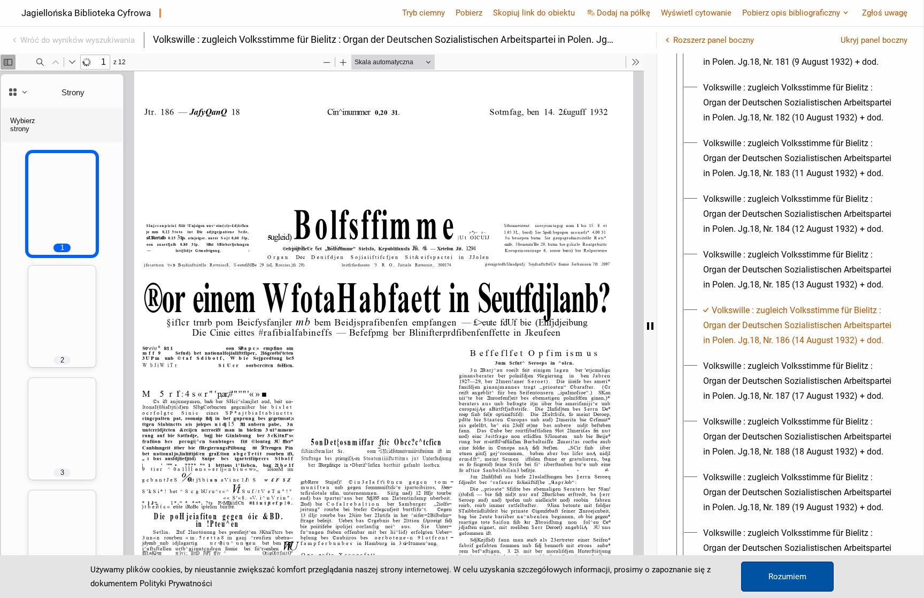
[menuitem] (800, 102)
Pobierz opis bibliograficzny (791, 13)
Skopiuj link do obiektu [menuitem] (534, 13)
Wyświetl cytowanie (696, 13)
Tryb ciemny (423, 13)
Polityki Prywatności (176, 583)
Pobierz (469, 13)
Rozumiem (787, 576)
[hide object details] (650, 326)
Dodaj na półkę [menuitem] (623, 13)
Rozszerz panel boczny (713, 40)
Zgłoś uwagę (884, 13)
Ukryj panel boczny (874, 40)
